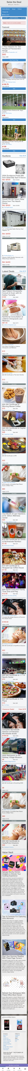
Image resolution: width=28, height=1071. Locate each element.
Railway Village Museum (10, 761)
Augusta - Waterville (14, 4)
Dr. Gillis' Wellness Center (10, 82)
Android (17, 1039)
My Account (20, 1070)
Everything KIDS (7, 781)
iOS (16, 1041)
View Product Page (14, 60)
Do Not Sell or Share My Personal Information (8, 1048)
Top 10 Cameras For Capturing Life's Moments (14, 917)
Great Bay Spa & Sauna (9, 181)
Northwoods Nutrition (9, 545)
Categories (8, 1070)
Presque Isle (5, 12)
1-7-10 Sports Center (9, 681)
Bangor (13, 9)
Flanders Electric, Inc (8, 255)
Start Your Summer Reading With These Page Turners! (13, 957)
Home (3, 1070)
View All (22, 156)
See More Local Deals (14, 1065)
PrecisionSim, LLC (13, 52)
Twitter (16, 1036)
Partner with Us (6, 1039)
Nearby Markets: (6, 9)
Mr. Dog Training (7, 113)
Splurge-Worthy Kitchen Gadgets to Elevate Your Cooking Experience (11, 874)
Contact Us (5, 1038)
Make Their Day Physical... (10, 482)
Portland (20, 9)
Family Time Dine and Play (10, 595)
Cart (14, 1070)
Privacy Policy (6, 1042)
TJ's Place (6, 705)
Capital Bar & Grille (8, 434)
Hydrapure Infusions (8, 643)
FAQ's (4, 1036)
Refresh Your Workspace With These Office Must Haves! (13, 994)
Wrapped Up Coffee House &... (11, 572)
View (14, 88)
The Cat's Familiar (8, 373)
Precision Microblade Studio (10, 615)
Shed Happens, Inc (8, 227)
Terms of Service (7, 1041)
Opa (5, 454)
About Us (5, 1035)
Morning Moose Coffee (9, 410)
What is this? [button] (6, 14)
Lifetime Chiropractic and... (10, 299)
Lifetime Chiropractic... (9, 344)
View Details (14, 238)
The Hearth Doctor (8, 207)
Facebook (17, 1035)
